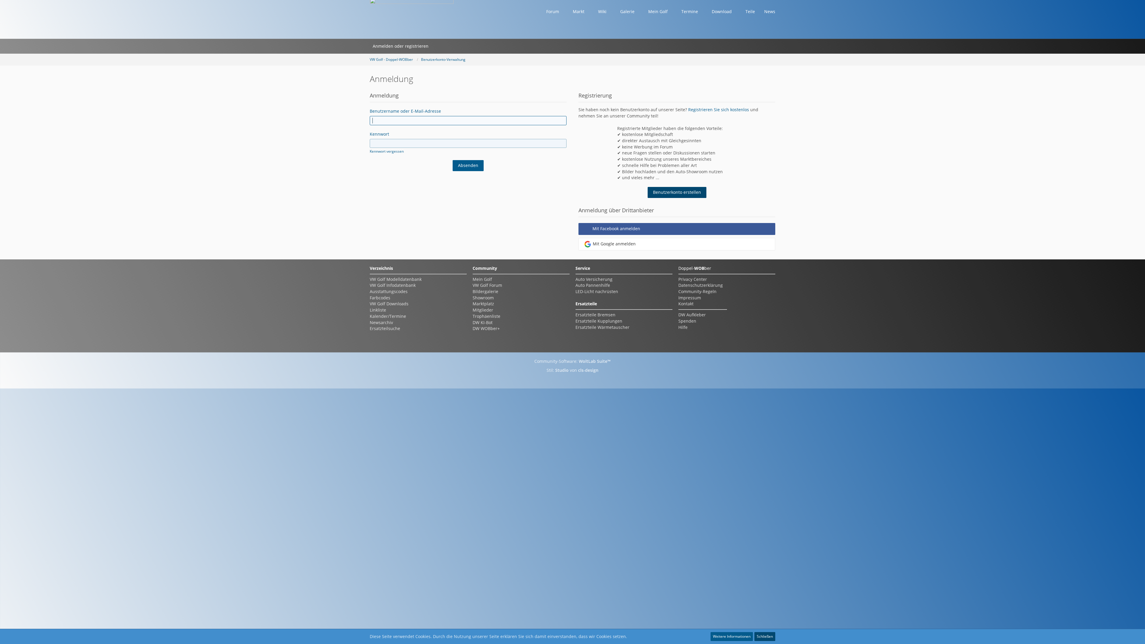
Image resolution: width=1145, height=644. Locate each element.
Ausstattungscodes (389, 291)
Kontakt (686, 303)
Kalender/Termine (388, 316)
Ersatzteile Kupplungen (598, 321)
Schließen (765, 636)
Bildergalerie (485, 291)
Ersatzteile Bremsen (595, 315)
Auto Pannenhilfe (592, 285)
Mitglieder (483, 310)
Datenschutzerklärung (700, 285)
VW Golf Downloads (389, 303)
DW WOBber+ (486, 328)
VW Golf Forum (487, 285)
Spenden (687, 321)
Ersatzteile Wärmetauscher (602, 327)
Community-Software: (572, 361)
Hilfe (683, 327)
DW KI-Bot (483, 322)
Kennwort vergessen (387, 151)
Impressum (689, 298)
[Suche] (439, 46)
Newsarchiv (381, 322)
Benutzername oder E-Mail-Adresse (405, 111)
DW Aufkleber (692, 315)
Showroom (483, 298)
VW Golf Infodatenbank (393, 285)
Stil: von (572, 370)
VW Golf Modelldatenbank (396, 279)
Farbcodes (380, 298)
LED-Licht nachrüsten (596, 291)
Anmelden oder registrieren (400, 46)
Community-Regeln (697, 291)
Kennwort (379, 134)
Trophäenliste (486, 316)
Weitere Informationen (732, 636)
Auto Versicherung (593, 279)
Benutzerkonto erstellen (677, 192)
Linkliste (378, 310)
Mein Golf (482, 279)
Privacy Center (692, 279)
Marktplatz (483, 303)
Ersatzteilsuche (385, 328)
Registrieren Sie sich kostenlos (718, 109)
